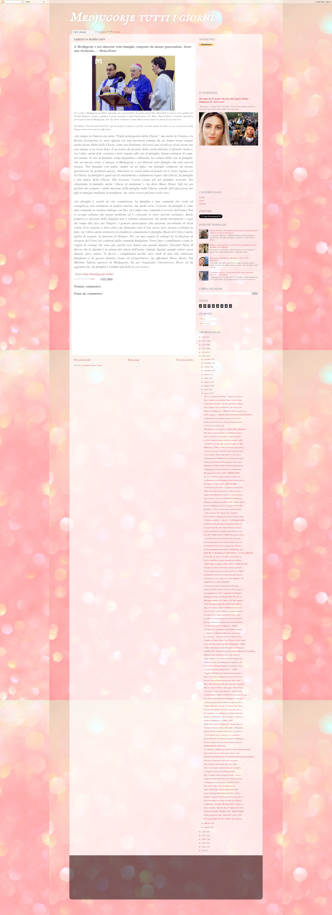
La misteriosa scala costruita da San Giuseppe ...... (223, 586)
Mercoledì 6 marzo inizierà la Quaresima (219, 786)
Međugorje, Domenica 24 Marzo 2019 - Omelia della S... (225, 502)
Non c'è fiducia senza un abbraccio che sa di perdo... (223, 407)
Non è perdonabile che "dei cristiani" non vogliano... (223, 818)
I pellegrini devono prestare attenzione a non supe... (223, 462)
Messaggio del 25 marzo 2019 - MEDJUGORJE (222, 473)
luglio (206, 378)
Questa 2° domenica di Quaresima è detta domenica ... (224, 622)
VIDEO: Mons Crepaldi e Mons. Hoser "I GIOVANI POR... (226, 564)
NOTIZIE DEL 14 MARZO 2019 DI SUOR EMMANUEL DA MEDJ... (230, 651)
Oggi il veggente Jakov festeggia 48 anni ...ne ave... (223, 775)
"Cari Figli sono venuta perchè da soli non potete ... (223, 538)
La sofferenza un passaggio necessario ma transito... (223, 618)
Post (204, 319)
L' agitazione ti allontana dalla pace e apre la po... (223, 633)
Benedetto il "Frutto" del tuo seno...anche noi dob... (223, 509)
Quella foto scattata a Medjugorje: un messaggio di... (224, 724)
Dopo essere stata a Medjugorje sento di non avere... (223, 676)
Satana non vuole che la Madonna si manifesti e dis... (224, 662)
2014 (204, 846)
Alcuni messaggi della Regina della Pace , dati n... (222, 793)
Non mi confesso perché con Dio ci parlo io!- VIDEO (224, 571)
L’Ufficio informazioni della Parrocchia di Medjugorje (224, 647)
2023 (204, 341)
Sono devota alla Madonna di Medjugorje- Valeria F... (224, 698)
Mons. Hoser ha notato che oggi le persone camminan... (224, 684)
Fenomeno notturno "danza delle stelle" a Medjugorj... (224, 727)
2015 (204, 843)
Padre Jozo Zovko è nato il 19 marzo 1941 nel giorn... (224, 589)
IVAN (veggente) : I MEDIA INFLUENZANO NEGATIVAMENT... (229, 414)
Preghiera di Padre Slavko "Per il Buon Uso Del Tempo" (225, 640)
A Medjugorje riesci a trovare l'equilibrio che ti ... (222, 782)
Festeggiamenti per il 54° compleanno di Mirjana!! (223, 593)
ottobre (207, 366)
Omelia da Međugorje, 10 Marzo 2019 (218, 720)
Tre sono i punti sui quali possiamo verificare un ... (223, 476)
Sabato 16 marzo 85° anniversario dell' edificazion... (223, 658)
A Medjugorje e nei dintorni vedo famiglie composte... (224, 629)
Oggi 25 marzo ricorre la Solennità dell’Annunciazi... (224, 498)
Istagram (202, 203)
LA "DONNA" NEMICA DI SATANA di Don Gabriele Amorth (227, 749)
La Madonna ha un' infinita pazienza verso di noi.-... (223, 418)
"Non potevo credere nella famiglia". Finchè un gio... (223, 691)
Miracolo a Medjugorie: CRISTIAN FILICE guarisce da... (226, 411)
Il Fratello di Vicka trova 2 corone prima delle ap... (223, 545)
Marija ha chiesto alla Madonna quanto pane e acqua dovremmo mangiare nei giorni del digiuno (234, 231)
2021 (204, 348)
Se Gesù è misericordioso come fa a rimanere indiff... (224, 440)
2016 (204, 839)
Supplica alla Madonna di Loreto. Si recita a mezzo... (224, 494)
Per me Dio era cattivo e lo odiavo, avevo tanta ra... (223, 556)
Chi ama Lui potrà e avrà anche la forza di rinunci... (223, 567)
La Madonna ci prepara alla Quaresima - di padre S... (224, 804)
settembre (208, 370)
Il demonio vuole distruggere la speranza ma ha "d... (223, 524)
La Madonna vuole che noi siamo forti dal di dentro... (224, 575)
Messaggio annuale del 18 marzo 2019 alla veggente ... (224, 600)
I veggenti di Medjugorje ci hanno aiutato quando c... (223, 673)
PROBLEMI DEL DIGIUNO (214, 746)
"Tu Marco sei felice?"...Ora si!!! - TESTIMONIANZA (224, 520)
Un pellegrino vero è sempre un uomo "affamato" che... (224, 578)
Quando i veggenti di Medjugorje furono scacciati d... (224, 797)
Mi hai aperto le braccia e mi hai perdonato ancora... (224, 422)
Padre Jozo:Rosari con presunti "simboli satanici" (222, 436)
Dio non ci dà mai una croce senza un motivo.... (221, 760)
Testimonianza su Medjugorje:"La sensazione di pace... (224, 458)
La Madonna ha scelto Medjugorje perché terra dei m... (224, 480)
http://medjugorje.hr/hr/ (98, 274)
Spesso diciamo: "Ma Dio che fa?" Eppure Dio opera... (224, 807)
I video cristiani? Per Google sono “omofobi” (221, 513)
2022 (204, 344)
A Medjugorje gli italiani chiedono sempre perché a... (224, 702)
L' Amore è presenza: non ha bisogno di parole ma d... (224, 451)
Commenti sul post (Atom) (92, 365)
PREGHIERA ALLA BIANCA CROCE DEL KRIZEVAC (225, 429)
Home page (134, 359)
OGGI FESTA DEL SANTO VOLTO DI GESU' (221, 789)
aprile (206, 389)
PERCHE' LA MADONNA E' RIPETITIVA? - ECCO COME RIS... (229, 553)
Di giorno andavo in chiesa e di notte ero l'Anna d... (223, 800)
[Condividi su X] (106, 279)
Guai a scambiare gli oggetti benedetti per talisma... (223, 560)
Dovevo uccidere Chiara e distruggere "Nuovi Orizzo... (224, 687)
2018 (204, 831)
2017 (204, 835)
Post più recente (82, 359)
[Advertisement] (228, 69)
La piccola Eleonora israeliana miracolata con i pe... (223, 531)
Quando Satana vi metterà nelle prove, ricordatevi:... (223, 731)
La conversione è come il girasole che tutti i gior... (222, 615)
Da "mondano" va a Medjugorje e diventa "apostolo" (223, 713)
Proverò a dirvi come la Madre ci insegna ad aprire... (224, 611)
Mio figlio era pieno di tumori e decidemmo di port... (223, 433)
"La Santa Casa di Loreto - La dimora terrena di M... (224, 487)
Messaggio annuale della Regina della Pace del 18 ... (223, 596)
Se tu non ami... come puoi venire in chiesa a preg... (223, 636)
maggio (207, 385)
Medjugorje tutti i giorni (141, 17)
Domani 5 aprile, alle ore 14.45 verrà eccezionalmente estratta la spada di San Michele (233, 246)
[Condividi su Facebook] (109, 279)
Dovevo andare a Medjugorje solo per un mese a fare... (224, 516)
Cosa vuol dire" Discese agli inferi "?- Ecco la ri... (223, 454)
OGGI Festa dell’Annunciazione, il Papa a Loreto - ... (224, 491)
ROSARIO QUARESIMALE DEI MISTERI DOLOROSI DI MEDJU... (230, 756)
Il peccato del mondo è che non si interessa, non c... (223, 709)
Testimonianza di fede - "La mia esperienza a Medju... (224, 403)
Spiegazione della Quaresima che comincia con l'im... (223, 778)
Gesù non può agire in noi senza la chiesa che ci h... (223, 542)
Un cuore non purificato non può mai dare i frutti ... (223, 680)
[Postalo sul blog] (104, 279)
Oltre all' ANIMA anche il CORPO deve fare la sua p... (224, 535)
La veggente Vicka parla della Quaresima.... (220, 771)
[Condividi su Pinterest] (111, 279)
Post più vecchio (184, 359)
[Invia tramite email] (101, 279)
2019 (204, 356)
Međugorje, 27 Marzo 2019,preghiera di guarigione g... (224, 447)
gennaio (207, 827)
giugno (207, 382)
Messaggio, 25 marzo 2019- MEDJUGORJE (220, 484)
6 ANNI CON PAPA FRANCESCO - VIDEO (220, 669)
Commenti (206, 323)
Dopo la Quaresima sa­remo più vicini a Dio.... (221, 764)
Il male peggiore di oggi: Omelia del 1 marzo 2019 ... (224, 815)
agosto (207, 374)
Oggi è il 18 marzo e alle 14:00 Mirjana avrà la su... (223, 607)
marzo (206, 393)
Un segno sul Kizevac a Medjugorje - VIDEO (221, 625)
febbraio (207, 823)
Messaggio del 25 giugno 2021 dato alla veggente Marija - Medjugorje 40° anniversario (224, 100)
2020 (204, 352)
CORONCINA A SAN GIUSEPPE (216, 582)
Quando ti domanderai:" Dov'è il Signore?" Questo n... (224, 717)
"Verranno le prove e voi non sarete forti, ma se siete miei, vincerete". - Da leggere (232, 273)
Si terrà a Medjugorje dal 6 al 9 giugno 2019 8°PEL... (224, 505)
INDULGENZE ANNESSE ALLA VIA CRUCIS (221, 655)
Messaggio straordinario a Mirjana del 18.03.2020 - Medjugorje (229, 259)
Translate (116, 32)
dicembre (207, 359)
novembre (208, 363)
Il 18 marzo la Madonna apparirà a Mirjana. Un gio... (224, 666)
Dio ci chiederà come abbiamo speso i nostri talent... (223, 400)
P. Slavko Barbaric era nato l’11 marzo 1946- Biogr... (224, 706)
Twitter (201, 200)
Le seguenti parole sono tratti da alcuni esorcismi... (223, 527)
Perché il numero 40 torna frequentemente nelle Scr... (223, 742)
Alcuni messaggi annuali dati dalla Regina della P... (223, 604)
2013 (204, 850)
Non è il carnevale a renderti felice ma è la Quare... (223, 767)
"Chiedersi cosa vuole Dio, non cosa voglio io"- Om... (224, 444)
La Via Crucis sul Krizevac (214, 425)
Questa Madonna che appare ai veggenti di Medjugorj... (224, 738)
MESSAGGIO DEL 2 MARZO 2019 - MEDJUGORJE (224, 811)
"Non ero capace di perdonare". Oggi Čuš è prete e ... (224, 396)
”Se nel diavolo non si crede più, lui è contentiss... (222, 735)
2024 (204, 337)
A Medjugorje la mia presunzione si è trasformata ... (223, 469)
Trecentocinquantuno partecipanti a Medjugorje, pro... (224, 549)
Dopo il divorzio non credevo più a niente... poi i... (223, 753)
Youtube (202, 197)
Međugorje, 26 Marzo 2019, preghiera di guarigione (223, 465)
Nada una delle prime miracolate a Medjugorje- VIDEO (224, 644)
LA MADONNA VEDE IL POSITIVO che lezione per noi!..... (227, 695)
